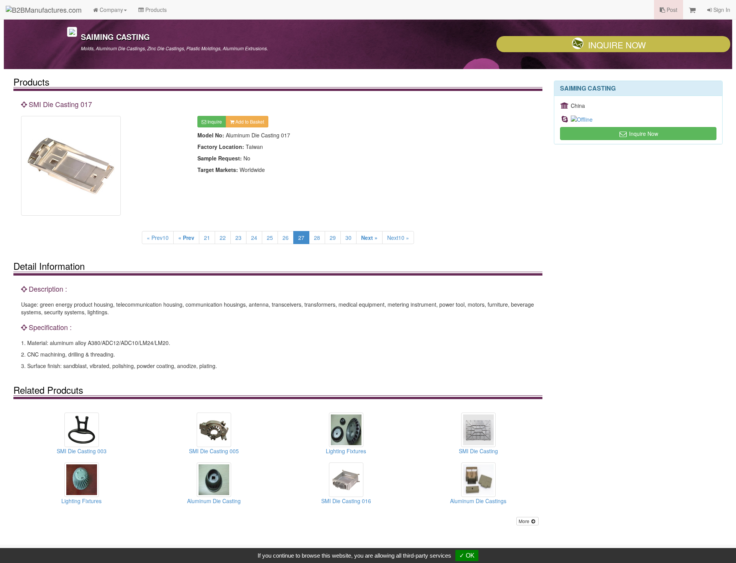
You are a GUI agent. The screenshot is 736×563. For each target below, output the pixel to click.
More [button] (525, 521)
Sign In (721, 9)
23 (238, 237)
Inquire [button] (214, 121)
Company (110, 9)
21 (207, 237)
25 (270, 237)
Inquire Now (617, 45)
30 (348, 237)
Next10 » (398, 237)
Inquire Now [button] (643, 133)
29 (333, 237)
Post (671, 9)
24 (254, 237)
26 (286, 237)
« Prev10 (158, 237)
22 (223, 237)
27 (301, 237)
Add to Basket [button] (249, 121)
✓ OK (467, 555)
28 (317, 237)
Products (155, 9)
